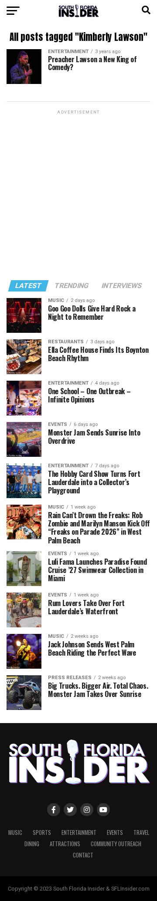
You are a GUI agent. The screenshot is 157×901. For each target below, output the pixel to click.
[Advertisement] (78, 194)
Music (15, 832)
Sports (42, 832)
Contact (83, 855)
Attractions (65, 844)
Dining (31, 844)
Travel (141, 832)
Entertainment (78, 832)
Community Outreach (116, 844)
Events (115, 832)
